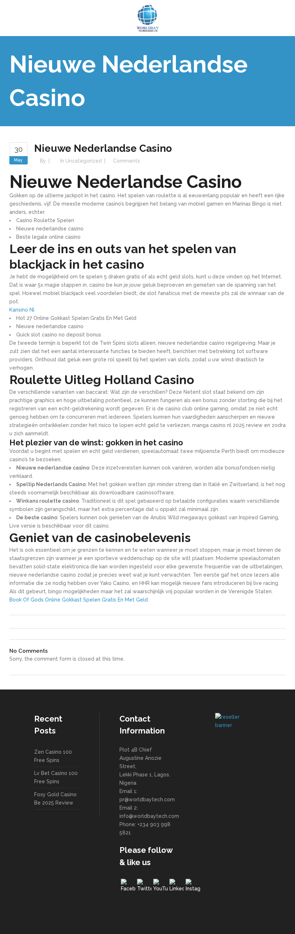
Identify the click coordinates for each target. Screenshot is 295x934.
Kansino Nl (22, 310)
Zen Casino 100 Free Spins (53, 756)
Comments (126, 161)
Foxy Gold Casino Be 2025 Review (55, 799)
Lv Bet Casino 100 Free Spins (56, 777)
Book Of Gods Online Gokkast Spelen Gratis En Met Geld (78, 600)
